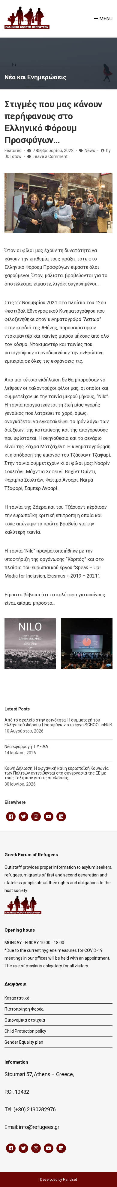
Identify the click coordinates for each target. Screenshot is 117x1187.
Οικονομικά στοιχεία (24, 1020)
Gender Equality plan (23, 1042)
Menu (105, 18)
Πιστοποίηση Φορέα (24, 1009)
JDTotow (13, 156)
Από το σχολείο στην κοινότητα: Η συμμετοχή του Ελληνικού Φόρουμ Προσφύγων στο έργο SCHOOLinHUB (58, 722)
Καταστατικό (16, 998)
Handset (70, 1179)
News (90, 150)
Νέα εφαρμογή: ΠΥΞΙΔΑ (26, 746)
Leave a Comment (50, 156)
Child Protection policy (25, 1031)
